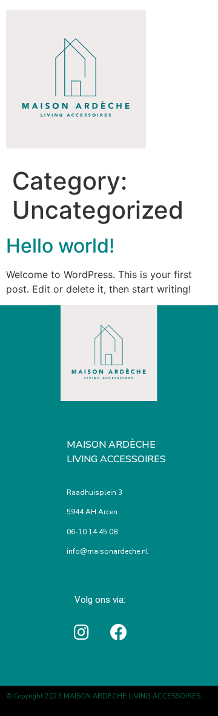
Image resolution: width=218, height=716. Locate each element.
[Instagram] (82, 632)
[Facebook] (119, 632)
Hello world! (60, 245)
